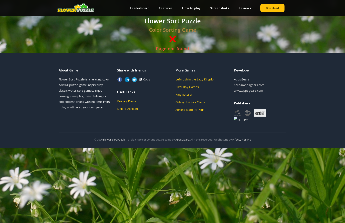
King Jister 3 (183, 94)
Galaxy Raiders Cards (190, 102)
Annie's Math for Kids (189, 110)
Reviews (245, 8)
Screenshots (219, 8)
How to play (191, 8)
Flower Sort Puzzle (114, 139)
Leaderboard (139, 8)
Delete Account (127, 109)
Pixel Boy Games (187, 87)
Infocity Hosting (241, 139)
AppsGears (182, 139)
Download (272, 8)
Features (165, 8)
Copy (146, 79)
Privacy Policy (126, 101)
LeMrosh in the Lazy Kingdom (195, 79)
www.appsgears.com (248, 90)
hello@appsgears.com (249, 85)
